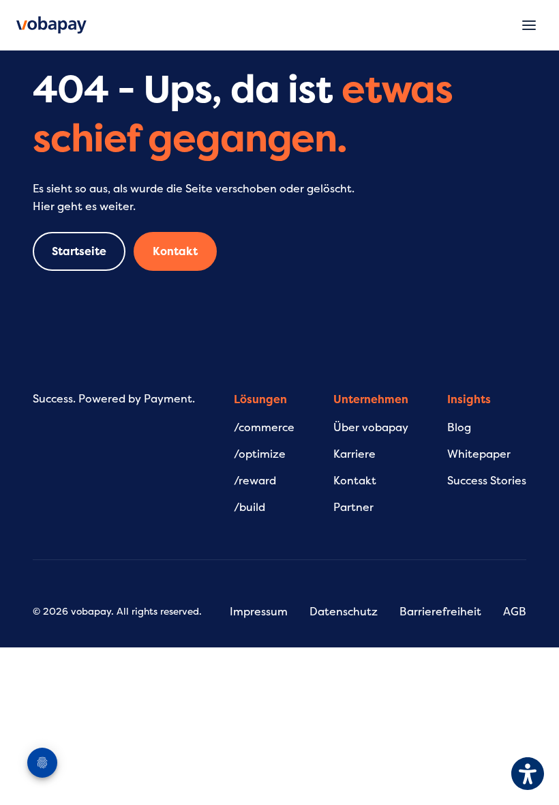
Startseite (79, 252)
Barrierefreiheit (440, 612)
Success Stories (486, 481)
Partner (353, 507)
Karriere (354, 454)
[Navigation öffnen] (529, 25)
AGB (514, 612)
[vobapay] (51, 25)
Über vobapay (370, 428)
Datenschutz (343, 612)
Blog (459, 428)
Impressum (259, 612)
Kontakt (175, 252)
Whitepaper (479, 454)
